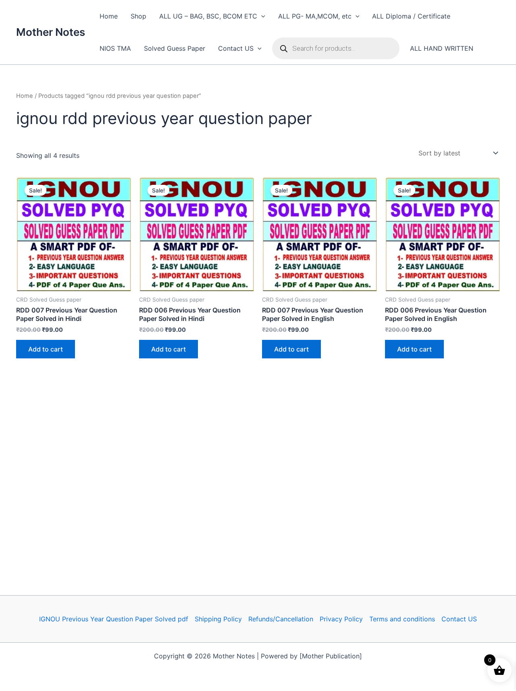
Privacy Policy (341, 619)
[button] (261, 16)
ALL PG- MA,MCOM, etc (315, 16)
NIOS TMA (115, 48)
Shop (138, 16)
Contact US (236, 48)
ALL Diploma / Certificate (411, 16)
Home (109, 16)
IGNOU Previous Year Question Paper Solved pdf (113, 619)
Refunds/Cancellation (280, 619)
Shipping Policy (218, 619)
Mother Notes (50, 32)
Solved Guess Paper (174, 48)
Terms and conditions (402, 619)
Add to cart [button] (45, 349)
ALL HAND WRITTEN (441, 48)
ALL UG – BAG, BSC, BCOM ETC (208, 16)
